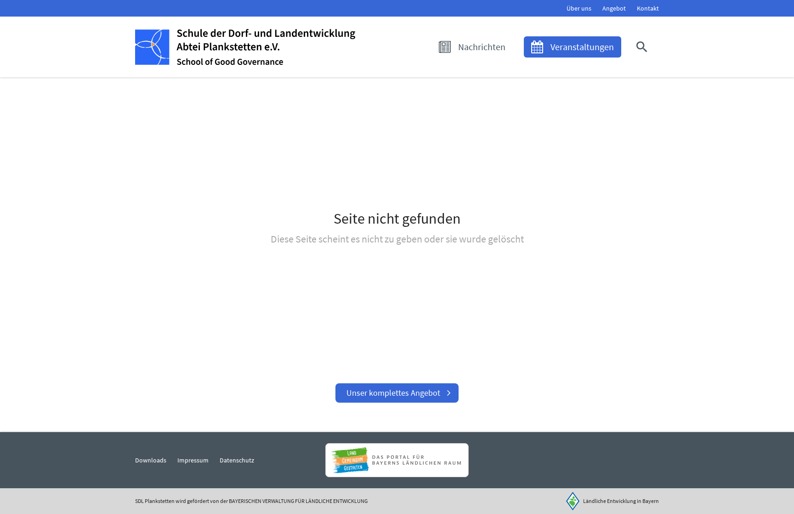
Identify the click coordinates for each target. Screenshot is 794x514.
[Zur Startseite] (245, 47)
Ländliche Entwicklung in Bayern (621, 500)
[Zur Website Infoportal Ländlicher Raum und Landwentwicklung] (396, 460)
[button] (644, 47)
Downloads (150, 460)
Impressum (193, 460)
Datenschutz (237, 460)
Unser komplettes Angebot (393, 392)
